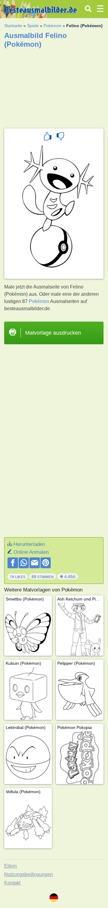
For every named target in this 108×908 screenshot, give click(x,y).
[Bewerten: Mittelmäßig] (60, 137)
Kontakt (12, 882)
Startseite (13, 25)
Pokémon (53, 25)
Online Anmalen (31, 552)
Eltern (10, 866)
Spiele (33, 25)
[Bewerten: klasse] (47, 137)
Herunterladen (29, 544)
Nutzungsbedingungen (28, 874)
